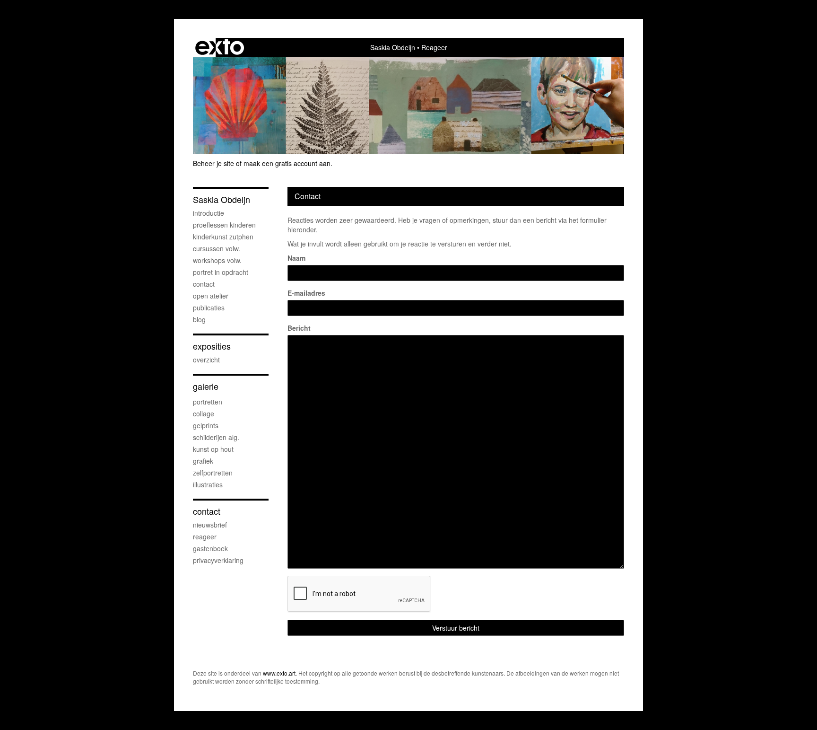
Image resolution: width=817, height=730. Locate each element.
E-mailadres (306, 293)
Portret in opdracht (220, 272)
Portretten (207, 401)
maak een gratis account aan (286, 163)
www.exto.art (279, 673)
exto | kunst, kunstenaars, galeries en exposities (219, 47)
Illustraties (208, 484)
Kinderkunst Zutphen (223, 236)
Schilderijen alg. (216, 437)
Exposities (212, 346)
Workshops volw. (217, 260)
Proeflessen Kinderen (224, 224)
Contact (204, 284)
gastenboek (210, 548)
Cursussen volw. (216, 248)
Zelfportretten (213, 472)
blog (199, 319)
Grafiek (203, 461)
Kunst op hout (213, 449)
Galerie (205, 386)
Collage (203, 413)
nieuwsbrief (210, 524)
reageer (205, 536)
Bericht (299, 328)
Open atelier (210, 295)
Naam (296, 258)
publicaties (209, 307)
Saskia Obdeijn (392, 47)
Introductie (208, 213)
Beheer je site (213, 163)
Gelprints (205, 425)
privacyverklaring (218, 560)
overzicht (206, 359)
